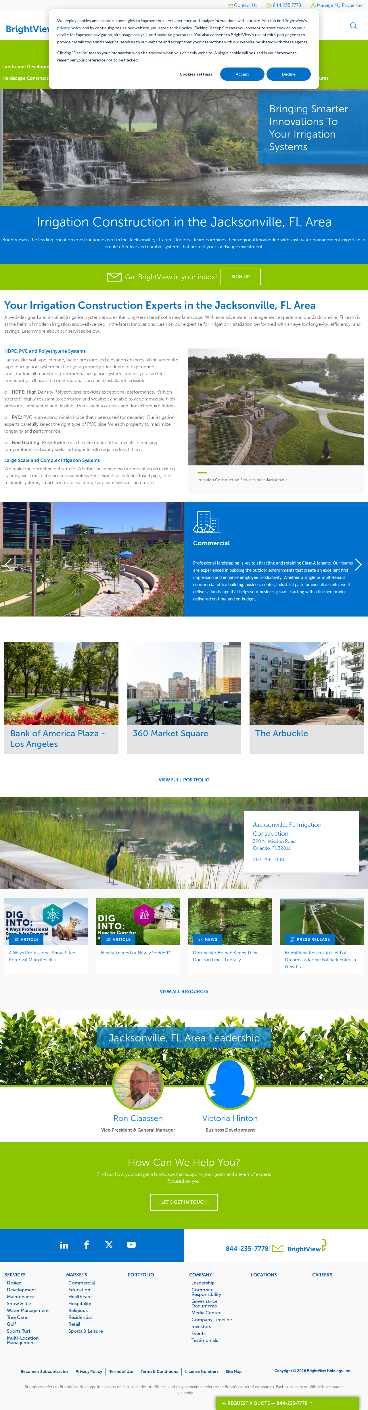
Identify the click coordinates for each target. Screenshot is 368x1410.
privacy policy (69, 27)
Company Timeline (211, 1319)
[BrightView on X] (110, 1246)
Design (14, 1282)
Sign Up (240, 277)
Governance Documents (204, 1303)
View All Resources (184, 991)
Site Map (234, 1371)
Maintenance (21, 1296)
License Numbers (201, 1371)
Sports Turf (18, 1331)
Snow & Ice (19, 1303)
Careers (322, 1274)
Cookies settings (196, 74)
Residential (80, 1317)
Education (79, 1289)
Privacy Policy (89, 1371)
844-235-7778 (247, 1249)
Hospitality (79, 1303)
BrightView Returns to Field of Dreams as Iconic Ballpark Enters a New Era (320, 959)
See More (61, 683)
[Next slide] (356, 565)
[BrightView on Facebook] (87, 1246)
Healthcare (80, 1296)
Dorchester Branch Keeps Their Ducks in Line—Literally (225, 956)
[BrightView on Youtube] (131, 1246)
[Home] (34, 23)
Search (353, 25)
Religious (78, 1310)
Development (21, 1289)
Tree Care (17, 1317)
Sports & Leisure (85, 1331)
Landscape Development (29, 67)
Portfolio (141, 1274)
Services (15, 1274)
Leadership (203, 1282)
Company (200, 1274)
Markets (76, 1274)
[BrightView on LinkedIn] (65, 1246)
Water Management (28, 1310)
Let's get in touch (184, 1202)
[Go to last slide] (12, 565)
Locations (264, 1274)
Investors (201, 1326)
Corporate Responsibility (206, 1292)
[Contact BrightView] (277, 1249)
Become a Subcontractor (44, 1371)
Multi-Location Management (23, 1340)
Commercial (81, 1282)
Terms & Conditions (159, 1371)
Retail (74, 1324)
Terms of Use (121, 1371)
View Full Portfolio (184, 780)
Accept (242, 74)
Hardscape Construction (28, 78)
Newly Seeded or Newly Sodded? (135, 953)
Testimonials (204, 1340)
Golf (11, 1324)
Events (198, 1333)
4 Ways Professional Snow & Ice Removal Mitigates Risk (42, 956)
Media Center (206, 1312)
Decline (289, 74)
